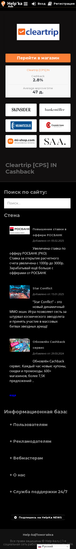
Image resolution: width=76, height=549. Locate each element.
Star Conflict (42, 288)
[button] (38, 424)
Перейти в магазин (38, 57)
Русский (47, 546)
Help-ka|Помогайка (38, 535)
